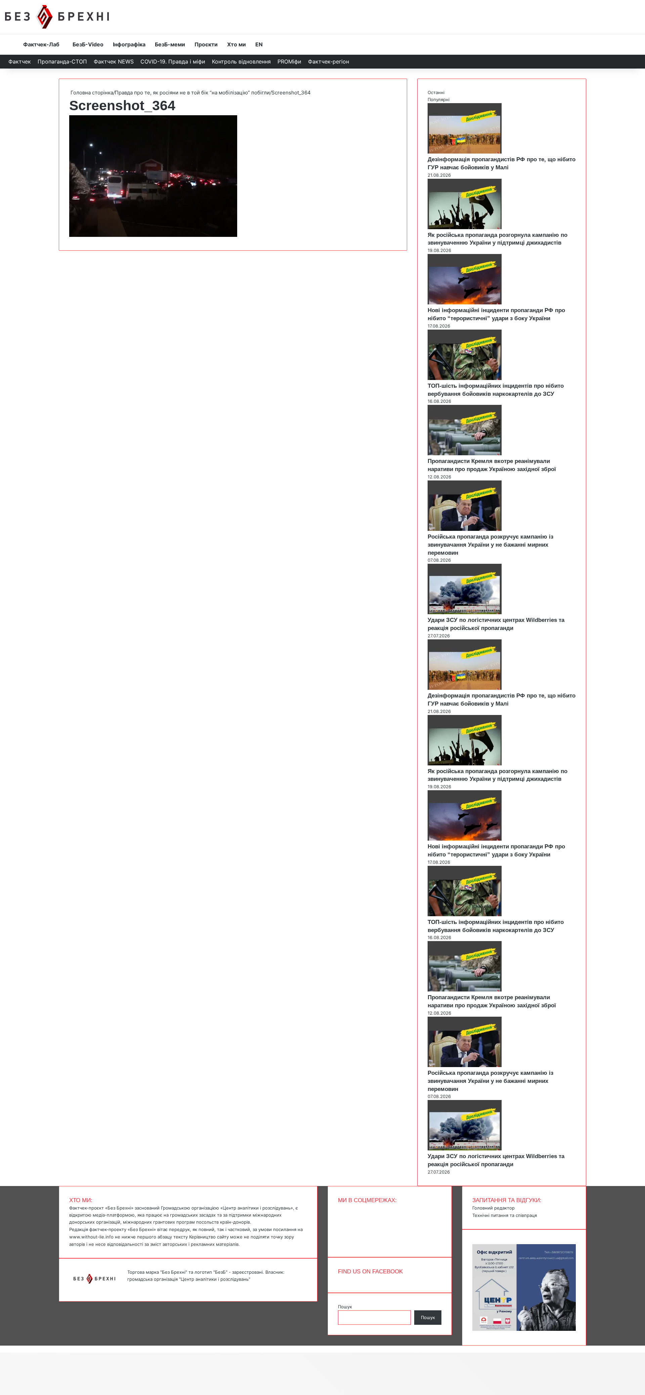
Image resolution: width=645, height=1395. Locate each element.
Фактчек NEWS (114, 61)
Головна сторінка (91, 92)
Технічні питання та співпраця (504, 1215)
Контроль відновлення (241, 61)
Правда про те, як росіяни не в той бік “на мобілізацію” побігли (192, 92)
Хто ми (236, 44)
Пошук (345, 1306)
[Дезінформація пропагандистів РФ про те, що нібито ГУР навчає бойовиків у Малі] (465, 152)
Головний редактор (493, 1208)
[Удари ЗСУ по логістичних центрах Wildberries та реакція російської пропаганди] (465, 612)
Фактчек (19, 61)
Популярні (438, 99)
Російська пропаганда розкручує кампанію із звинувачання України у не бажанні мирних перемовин (490, 545)
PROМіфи (289, 61)
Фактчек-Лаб (41, 44)
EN (259, 44)
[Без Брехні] (57, 17)
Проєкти (206, 44)
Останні (436, 92)
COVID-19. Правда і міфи (172, 61)
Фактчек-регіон (328, 61)
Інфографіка (129, 44)
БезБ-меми (170, 44)
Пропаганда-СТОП (62, 61)
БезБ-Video (88, 44)
